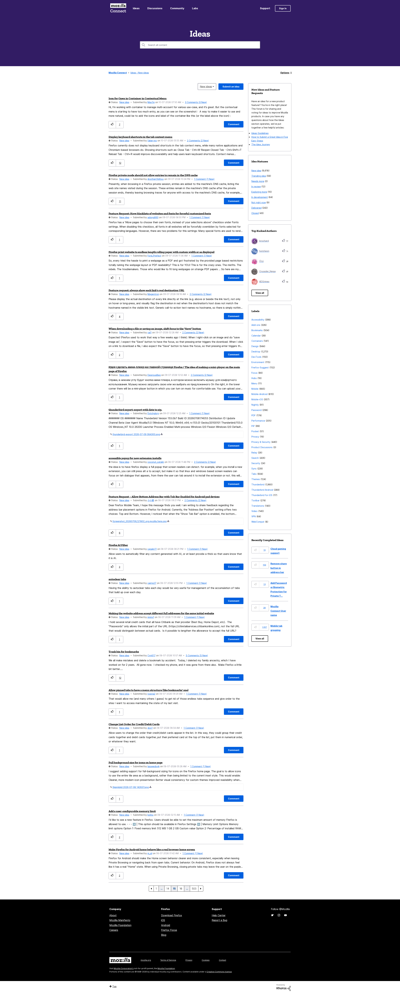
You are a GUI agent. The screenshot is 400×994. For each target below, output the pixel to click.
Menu (254, 383)
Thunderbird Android (262, 489)
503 (194, 888)
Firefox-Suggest (260, 367)
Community (177, 8)
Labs (195, 8)
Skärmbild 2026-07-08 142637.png (130, 787)
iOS (163, 920)
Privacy (255, 436)
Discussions (154, 8)
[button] (112, 124)
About (113, 915)
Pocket (255, 431)
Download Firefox (171, 915)
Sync (254, 468)
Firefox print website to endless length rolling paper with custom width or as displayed (161, 252)
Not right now (258, 202)
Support (265, 8)
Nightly (255, 404)
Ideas (136, 8)
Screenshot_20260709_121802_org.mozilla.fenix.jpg (139, 521)
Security (255, 463)
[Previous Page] (151, 889)
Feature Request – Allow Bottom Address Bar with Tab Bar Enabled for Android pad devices (164, 496)
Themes (255, 479)
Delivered (256, 207)
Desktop (255, 351)
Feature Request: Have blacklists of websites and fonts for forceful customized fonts (160, 213)
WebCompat (257, 521)
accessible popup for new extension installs (135, 458)
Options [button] (284, 72)
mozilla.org (146, 960)
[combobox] (200, 45)
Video (254, 511)
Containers (257, 341)
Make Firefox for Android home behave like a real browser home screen (152, 849)
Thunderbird (257, 484)
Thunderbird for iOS (261, 495)
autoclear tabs (117, 579)
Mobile (254, 388)
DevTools (256, 357)
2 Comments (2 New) (198, 140)
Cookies (206, 960)
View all (259, 293)
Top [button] (114, 986)
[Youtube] (285, 915)
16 (181, 888)
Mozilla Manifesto (119, 920)
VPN (253, 516)
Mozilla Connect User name (278, 610)
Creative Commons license (219, 972)
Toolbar (255, 500)
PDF (253, 415)
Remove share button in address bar (278, 568)
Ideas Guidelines (260, 133)
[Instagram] (279, 915)
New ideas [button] (206, 86)
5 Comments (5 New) (197, 655)
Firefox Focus (169, 930)
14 (167, 888)
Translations (257, 505)
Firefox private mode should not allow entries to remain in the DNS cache (153, 175)
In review (256, 186)
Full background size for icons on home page (135, 762)
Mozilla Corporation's (124, 968)
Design (255, 346)
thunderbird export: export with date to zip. (135, 409)
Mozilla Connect (118, 8)
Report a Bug (219, 920)
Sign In (283, 8)
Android (165, 925)
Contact (222, 960)
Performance (258, 420)
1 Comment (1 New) (204, 179)
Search (255, 458)
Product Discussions (261, 447)
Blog (163, 934)
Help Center (218, 915)
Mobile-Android (259, 394)
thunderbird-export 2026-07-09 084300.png (136, 434)
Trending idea (258, 176)
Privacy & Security (260, 442)
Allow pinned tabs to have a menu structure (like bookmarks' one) (148, 690)
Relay (254, 452)
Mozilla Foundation (120, 925)
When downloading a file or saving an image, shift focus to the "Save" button (155, 328)
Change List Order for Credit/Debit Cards (134, 724)
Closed (255, 213)
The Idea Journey (260, 144)
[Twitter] (272, 915)
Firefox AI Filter (118, 545)
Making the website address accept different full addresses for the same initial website (161, 613)
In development (259, 197)
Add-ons (255, 325)
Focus (254, 372)
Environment (257, 362)
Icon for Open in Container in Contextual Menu (138, 98)
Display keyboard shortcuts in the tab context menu (140, 137)
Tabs (254, 474)
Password (256, 410)
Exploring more (259, 192)
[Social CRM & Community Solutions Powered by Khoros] (284, 987)
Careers (113, 930)
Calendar (256, 335)
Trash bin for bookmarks (124, 651)
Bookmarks (257, 330)
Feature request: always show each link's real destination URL (146, 290)
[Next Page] (200, 889)
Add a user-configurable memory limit (132, 811)
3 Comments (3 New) (196, 102)
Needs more (257, 181)
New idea (124, 102)
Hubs (254, 378)
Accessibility (257, 319)
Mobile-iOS (257, 399)
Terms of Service (168, 960)
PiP (253, 426)
